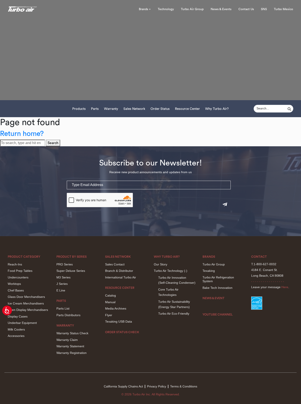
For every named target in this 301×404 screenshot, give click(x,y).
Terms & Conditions (183, 386)
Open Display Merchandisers (28, 310)
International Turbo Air (120, 277)
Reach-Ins (15, 264)
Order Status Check (122, 332)
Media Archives (115, 308)
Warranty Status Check (72, 333)
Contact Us (246, 9)
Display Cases (18, 316)
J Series (62, 284)
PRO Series (64, 264)
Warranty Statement (70, 346)
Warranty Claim (67, 340)
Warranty (111, 109)
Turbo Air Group (192, 9)
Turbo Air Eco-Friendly (173, 313)
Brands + (145, 9)
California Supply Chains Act (123, 386)
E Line (60, 290)
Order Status (160, 109)
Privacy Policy (156, 386)
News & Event (214, 298)
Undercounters (18, 277)
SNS (264, 9)
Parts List (62, 308)
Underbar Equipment (22, 323)
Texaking (209, 270)
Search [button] (53, 143)
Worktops (14, 284)
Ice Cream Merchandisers (26, 303)
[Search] (290, 109)
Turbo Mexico (283, 9)
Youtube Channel (218, 314)
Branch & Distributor (119, 270)
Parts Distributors (68, 315)
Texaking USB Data (118, 321)
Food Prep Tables (20, 270)
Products (79, 109)
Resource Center (187, 109)
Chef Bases (16, 290)
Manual (110, 302)
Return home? (22, 133)
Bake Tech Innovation (217, 287)
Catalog (110, 295)
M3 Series (63, 277)
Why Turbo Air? (217, 109)
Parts (95, 109)
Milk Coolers (16, 329)
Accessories (16, 336)
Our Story (160, 264)
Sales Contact (114, 264)
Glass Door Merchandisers (26, 297)
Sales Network (134, 109)
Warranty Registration (71, 353)
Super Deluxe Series (70, 270)
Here (284, 287)
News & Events (221, 9)
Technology (166, 9)
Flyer (108, 315)
